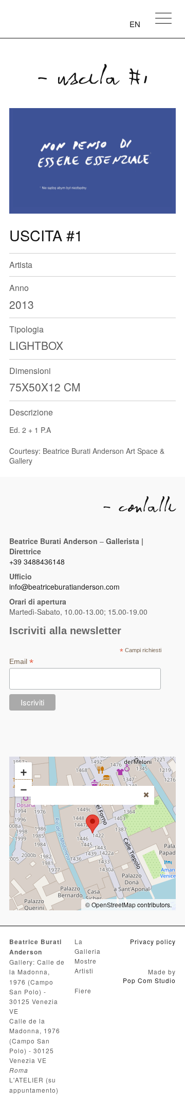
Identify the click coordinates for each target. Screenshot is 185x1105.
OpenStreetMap (113, 904)
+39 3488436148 (37, 561)
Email (21, 661)
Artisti (84, 970)
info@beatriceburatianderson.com (64, 586)
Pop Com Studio (149, 980)
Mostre (86, 960)
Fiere (83, 990)
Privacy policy (153, 941)
